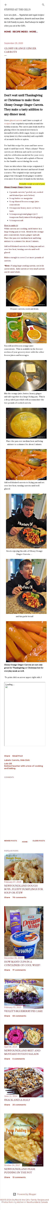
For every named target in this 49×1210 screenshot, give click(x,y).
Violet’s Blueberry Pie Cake (23, 1011)
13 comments (19, 1177)
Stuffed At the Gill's (17, 9)
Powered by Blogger (26, 1194)
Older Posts (39, 841)
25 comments (19, 1105)
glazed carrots (16, 120)
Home (7, 31)
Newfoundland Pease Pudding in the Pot (19, 1170)
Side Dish (25, 760)
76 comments (19, 897)
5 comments (18, 1059)
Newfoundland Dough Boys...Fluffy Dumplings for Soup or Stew (23, 889)
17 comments (19, 970)
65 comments (19, 1016)
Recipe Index (20, 31)
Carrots (15, 760)
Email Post (17, 756)
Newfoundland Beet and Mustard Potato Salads (22, 1052)
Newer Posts (10, 841)
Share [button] (7, 756)
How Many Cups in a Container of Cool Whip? (22, 963)
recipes (7, 123)
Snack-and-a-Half (17, 1100)
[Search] (43, 4)
